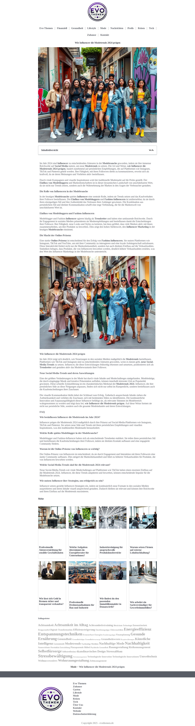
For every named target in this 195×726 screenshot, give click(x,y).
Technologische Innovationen (125, 657)
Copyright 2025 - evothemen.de (97, 723)
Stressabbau (114, 651)
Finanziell (62, 28)
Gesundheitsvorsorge (93, 639)
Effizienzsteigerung (84, 629)
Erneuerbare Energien (93, 635)
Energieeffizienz (137, 629)
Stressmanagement (80, 657)
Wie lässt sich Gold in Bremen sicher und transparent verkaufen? (51, 601)
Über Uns (78, 705)
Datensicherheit (140, 625)
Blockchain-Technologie (123, 625)
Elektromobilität (116, 630)
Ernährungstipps (109, 635)
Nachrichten (116, 28)
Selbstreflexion (69, 652)
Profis (131, 28)
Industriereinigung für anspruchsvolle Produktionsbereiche (111, 550)
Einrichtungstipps (103, 630)
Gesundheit (77, 28)
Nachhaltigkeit (137, 643)
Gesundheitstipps (78, 639)
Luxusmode (59, 644)
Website (77, 711)
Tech (151, 28)
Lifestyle (91, 28)
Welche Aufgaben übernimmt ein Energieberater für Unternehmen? (79, 551)
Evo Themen (46, 28)
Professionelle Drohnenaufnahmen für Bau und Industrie (81, 605)
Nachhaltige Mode (111, 643)
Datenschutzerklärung (84, 714)
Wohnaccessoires (47, 660)
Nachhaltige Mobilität (90, 644)
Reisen (141, 28)
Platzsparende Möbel (80, 647)
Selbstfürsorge (50, 651)
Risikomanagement (139, 647)
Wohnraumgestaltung (73, 660)
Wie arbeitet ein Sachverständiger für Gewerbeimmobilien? (141, 605)
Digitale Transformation (61, 630)
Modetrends (73, 643)
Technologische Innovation (99, 657)
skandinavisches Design (91, 651)
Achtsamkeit (46, 625)
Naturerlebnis (44, 647)
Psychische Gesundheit (99, 647)
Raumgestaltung (118, 647)
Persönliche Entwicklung (60, 647)
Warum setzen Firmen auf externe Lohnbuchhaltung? (141, 550)
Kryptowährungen (127, 639)
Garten (76, 689)
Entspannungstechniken (60, 634)
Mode (103, 28)
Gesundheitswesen (110, 639)
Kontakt (104, 35)
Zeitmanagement (98, 660)
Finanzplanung (123, 634)
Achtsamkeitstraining (101, 625)
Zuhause (91, 35)
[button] (150, 150)
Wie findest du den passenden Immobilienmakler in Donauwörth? (110, 602)
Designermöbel (44, 630)
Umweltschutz (148, 656)
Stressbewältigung (55, 655)
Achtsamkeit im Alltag (71, 625)
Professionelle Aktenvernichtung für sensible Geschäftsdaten (51, 550)
